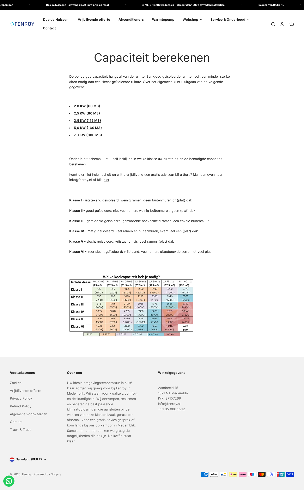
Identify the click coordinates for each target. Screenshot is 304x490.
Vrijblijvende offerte (94, 19)
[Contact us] (8, 481)
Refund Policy (20, 406)
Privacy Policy (21, 398)
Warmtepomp (163, 19)
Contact (49, 28)
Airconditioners (131, 19)
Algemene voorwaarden (28, 414)
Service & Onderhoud (228, 19)
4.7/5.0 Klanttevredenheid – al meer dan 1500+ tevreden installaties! (178, 4)
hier (106, 180)
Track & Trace (20, 429)
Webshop (190, 19)
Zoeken (16, 383)
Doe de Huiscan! (56, 19)
